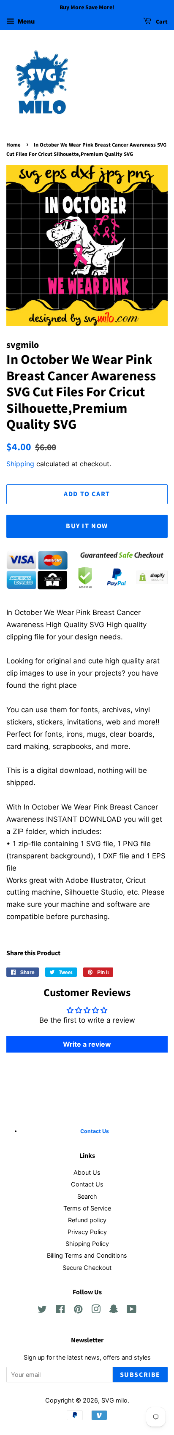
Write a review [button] (87, 1044)
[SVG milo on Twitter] (42, 1310)
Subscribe (140, 1374)
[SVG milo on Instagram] (96, 1310)
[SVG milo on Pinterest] (78, 1310)
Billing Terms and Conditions (87, 1255)
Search (87, 1196)
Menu (25, 21)
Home (13, 145)
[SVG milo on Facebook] (60, 1310)
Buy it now (87, 526)
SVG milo (114, 1400)
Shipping (20, 464)
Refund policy (87, 1220)
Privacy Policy (87, 1231)
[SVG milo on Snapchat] (113, 1310)
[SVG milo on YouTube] (131, 1310)
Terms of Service (87, 1208)
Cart (161, 22)
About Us (87, 1172)
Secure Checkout (87, 1267)
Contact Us (87, 1184)
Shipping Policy (87, 1243)
